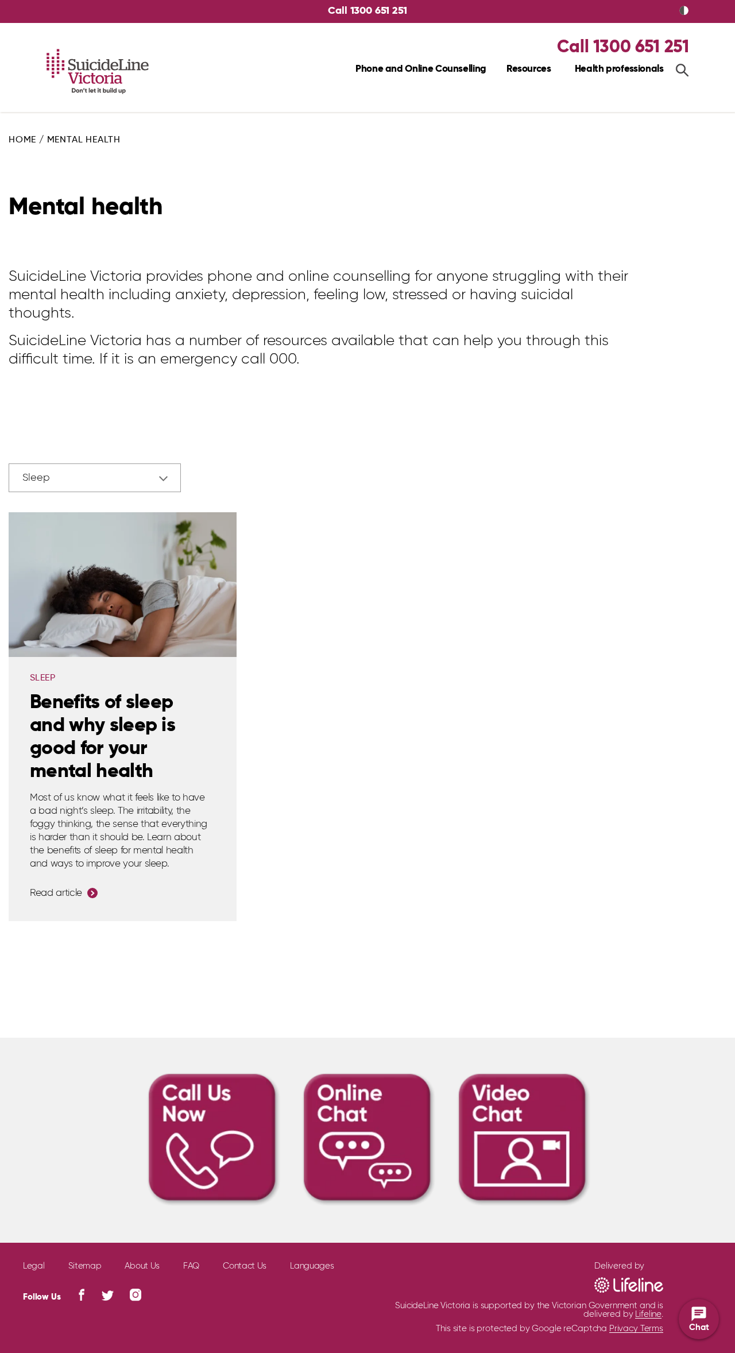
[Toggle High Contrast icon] (683, 11)
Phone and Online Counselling (420, 69)
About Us (142, 1266)
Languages (312, 1266)
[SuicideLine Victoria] (98, 72)
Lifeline (648, 1314)
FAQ (191, 1266)
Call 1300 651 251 (367, 11)
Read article (56, 893)
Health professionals (619, 69)
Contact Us (244, 1266)
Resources (528, 69)
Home (22, 140)
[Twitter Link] (108, 1295)
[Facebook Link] (81, 1295)
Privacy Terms (636, 1328)
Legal (34, 1266)
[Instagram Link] (135, 1295)
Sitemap (85, 1266)
